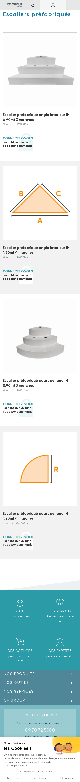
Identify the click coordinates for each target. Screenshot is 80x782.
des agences (20, 651)
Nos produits (19, 674)
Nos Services (19, 691)
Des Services (60, 611)
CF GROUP (14, 700)
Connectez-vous (18, 138)
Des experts (60, 651)
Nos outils (16, 682)
